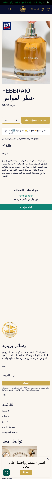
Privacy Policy (8, 390)
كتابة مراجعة (26, 207)
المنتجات (6, 416)
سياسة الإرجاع (8, 427)
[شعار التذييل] (9, 330)
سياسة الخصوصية (10, 432)
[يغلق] (48, 459)
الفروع (5, 421)
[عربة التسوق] (48, 9)
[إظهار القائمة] (3, 9)
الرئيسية (5, 410)
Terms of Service (26, 390)
